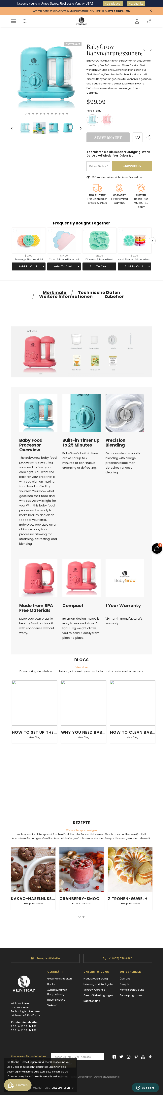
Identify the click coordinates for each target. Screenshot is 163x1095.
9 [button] (56, 114)
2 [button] (29, 114)
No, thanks (136, 4)
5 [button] (41, 114)
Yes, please (112, 4)
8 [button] (52, 114)
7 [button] (48, 114)
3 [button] (33, 114)
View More (81, 667)
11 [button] (63, 114)
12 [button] (67, 114)
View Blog (34, 737)
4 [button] (37, 114)
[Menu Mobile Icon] (13, 21)
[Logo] (81, 21)
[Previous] (14, 128)
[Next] (78, 128)
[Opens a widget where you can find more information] (145, 1088)
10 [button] (59, 114)
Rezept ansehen (33, 903)
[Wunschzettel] (138, 137)
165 (94, 177)
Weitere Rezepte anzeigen (81, 830)
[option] (46, 77)
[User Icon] (137, 21)
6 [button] (44, 114)
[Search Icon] (25, 21)
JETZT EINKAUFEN (118, 11)
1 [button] (25, 114)
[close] (151, 11)
